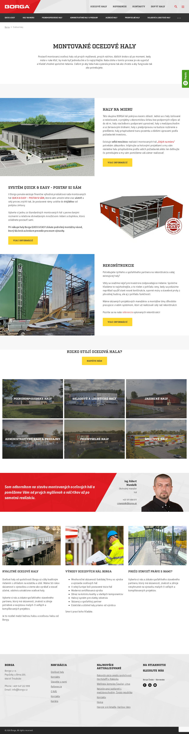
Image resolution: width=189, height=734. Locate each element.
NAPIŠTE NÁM (94, 361)
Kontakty (138, 6)
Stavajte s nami (59, 682)
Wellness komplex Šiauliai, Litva (113, 684)
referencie (127, 312)
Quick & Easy (10, 18)
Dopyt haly (158, 6)
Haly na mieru (28, 18)
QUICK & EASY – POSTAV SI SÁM (28, 198)
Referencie (120, 6)
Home (100, 702)
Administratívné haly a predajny (84, 18)
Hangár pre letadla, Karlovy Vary (114, 707)
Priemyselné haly (132, 18)
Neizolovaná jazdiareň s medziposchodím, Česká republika (114, 690)
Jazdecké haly (111, 18)
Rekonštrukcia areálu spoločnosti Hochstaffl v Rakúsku (114, 677)
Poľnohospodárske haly (52, 18)
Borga (7, 27)
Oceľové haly (98, 6)
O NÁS (54, 691)
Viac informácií (117, 162)
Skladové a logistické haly (159, 18)
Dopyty (185, 75)
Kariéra (54, 701)
